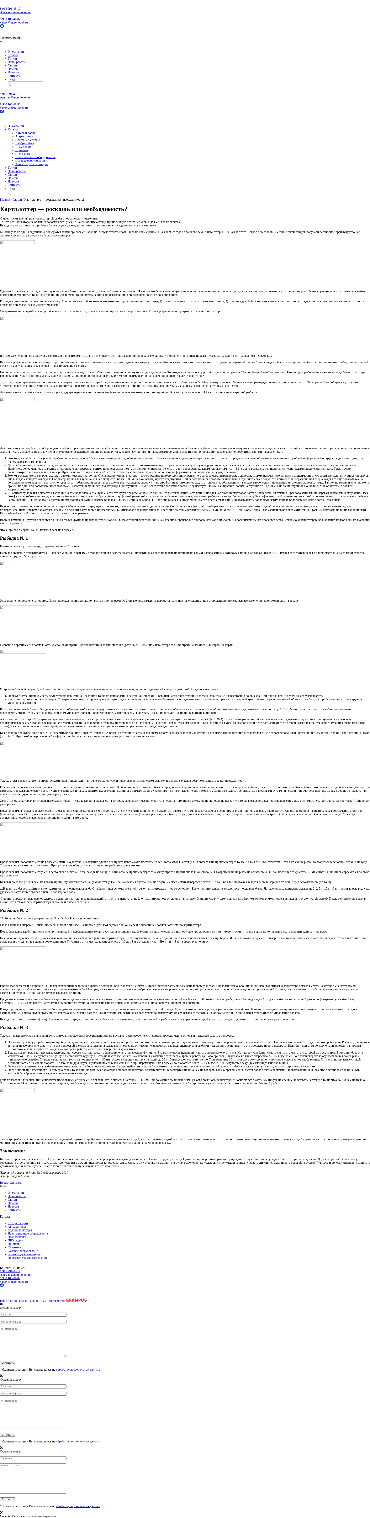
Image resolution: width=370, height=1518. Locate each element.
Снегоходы (22, 153)
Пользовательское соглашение (27, 1257)
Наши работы (17, 62)
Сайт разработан (54, 1300)
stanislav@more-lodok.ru (15, 12)
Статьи (12, 65)
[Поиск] (9, 84)
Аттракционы (24, 136)
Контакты (14, 75)
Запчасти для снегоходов (31, 164)
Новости (13, 72)
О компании (16, 51)
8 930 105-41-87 (10, 19)
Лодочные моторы (27, 139)
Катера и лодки (25, 133)
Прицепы (21, 150)
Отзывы (13, 69)
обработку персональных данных (78, 1369)
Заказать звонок (11, 37)
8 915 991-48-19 (10, 8)
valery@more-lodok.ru (14, 22)
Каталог (13, 55)
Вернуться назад (11, 1182)
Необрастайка (24, 143)
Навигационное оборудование (35, 157)
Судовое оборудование (30, 160)
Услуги (12, 58)
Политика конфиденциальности (21, 1300)
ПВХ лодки (23, 146)
